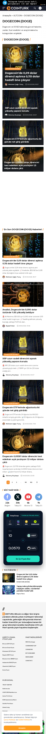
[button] (39, 47)
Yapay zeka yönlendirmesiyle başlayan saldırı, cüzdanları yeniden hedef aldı (29, 588)
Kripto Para (21, 594)
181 (26, 482)
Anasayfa (6, 15)
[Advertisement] (23, 198)
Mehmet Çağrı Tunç (15, 84)
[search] (35, 8)
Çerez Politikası (9, 720)
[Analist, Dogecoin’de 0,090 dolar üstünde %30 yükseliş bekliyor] (23, 294)
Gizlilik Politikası (24, 720)
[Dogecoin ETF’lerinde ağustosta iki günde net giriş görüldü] (23, 132)
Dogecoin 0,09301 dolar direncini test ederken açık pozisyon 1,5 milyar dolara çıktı (21, 165)
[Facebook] (7, 500)
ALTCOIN (17, 15)
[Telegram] (39, 500)
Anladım (22, 728)
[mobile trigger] (4, 8)
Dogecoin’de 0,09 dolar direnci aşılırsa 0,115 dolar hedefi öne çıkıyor (22, 76)
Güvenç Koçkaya (14, 115)
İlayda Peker (10, 326)
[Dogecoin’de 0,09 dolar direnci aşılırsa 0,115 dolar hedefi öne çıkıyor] (23, 56)
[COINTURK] (18, 8)
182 (31, 482)
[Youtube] (28, 500)
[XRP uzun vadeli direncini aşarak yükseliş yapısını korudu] (23, 343)
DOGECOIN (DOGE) (13, 69)
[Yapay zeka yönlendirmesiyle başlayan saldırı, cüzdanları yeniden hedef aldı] (8, 589)
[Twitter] (18, 500)
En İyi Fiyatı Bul (23, 559)
